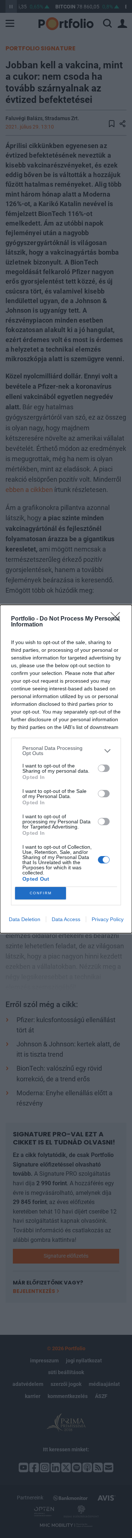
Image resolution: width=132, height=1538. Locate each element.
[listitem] (66, 750)
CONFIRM (41, 893)
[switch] (104, 768)
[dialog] (66, 769)
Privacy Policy (108, 919)
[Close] (118, 619)
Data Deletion (24, 919)
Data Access (66, 919)
